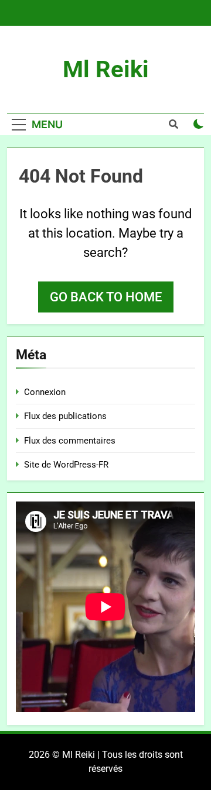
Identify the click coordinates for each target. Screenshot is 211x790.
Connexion (45, 392)
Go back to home (106, 297)
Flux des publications (65, 416)
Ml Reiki (106, 69)
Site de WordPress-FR (66, 464)
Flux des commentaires (69, 440)
